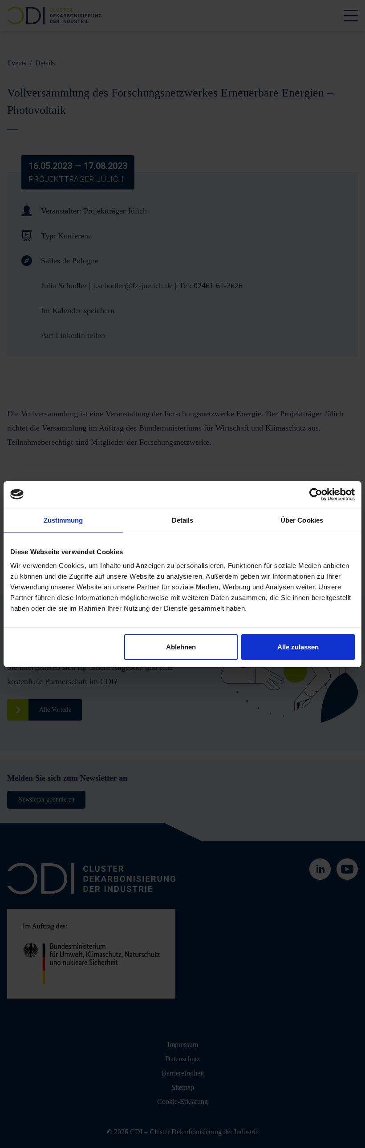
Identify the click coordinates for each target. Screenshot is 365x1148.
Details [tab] (183, 520)
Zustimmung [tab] (63, 520)
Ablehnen (181, 647)
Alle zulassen (298, 647)
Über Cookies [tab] (301, 520)
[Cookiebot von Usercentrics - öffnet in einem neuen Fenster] (316, 494)
